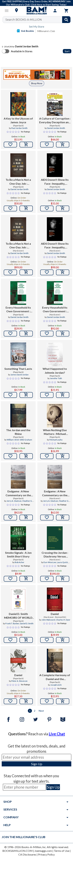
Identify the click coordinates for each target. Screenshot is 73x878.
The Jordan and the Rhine (18, 431)
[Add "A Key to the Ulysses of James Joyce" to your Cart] (26, 144)
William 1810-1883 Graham (19, 439)
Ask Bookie (27, 30)
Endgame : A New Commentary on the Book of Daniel (18, 493)
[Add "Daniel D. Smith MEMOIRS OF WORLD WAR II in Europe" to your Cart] (26, 640)
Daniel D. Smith (26, 623)
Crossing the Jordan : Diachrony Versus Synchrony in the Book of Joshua (55, 554)
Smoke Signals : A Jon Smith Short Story (18, 554)
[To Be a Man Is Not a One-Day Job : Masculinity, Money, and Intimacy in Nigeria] (18, 165)
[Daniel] (54, 599)
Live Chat (57, 734)
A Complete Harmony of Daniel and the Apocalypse (54, 677)
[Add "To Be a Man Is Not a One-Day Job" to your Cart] (26, 208)
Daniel (55, 613)
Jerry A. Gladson (14, 501)
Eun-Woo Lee (50, 562)
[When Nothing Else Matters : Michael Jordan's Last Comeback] (54, 415)
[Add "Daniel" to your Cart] (62, 640)
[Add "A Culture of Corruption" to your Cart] (62, 144)
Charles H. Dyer (63, 619)
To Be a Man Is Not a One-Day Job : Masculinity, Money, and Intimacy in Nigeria (18, 181)
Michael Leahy (55, 439)
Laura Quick (62, 562)
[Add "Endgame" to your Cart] (26, 517)
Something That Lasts (18, 368)
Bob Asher (19, 562)
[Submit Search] (66, 19)
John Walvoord (48, 619)
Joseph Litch (56, 685)
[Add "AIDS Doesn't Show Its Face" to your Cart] (62, 208)
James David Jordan (20, 374)
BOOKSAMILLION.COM (17, 850)
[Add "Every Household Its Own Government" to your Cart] (26, 333)
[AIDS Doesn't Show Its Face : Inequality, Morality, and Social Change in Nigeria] (54, 165)
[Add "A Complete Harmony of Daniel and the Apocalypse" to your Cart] (62, 701)
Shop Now (36, 83)
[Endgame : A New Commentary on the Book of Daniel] (18, 476)
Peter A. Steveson (19, 681)
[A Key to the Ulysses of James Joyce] (18, 104)
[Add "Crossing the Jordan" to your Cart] (62, 579)
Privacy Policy (46, 854)
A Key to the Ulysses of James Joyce (18, 120)
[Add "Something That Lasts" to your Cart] (26, 395)
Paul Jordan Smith (19, 128)
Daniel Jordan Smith (56, 128)
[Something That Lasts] (18, 354)
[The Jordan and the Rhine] (18, 415)
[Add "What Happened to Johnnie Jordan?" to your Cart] (62, 395)
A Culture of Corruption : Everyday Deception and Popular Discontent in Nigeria (54, 120)
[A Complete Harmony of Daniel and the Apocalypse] (54, 660)
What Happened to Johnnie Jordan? (55, 370)
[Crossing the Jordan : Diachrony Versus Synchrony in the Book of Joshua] (54, 538)
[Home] (36, 11)
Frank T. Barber (12, 623)
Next (41, 710)
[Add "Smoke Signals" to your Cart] (26, 579)
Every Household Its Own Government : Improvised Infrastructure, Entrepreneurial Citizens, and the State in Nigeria (18, 309)
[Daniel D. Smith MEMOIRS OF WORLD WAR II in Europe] (18, 599)
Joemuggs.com (43, 850)
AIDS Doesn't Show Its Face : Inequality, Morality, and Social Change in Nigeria (55, 181)
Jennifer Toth (56, 378)
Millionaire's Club (46, 31)
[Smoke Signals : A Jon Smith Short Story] (18, 538)
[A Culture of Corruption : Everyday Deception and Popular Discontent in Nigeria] (54, 104)
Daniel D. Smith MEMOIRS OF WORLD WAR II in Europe (18, 616)
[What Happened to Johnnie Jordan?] (54, 354)
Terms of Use (61, 850)
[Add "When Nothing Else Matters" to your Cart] (62, 456)
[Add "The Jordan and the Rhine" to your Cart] (26, 456)
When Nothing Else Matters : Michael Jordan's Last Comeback (54, 432)
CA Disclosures (27, 854)
